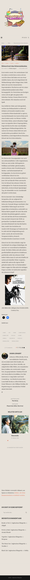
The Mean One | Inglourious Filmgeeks (13, 544)
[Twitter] (24, 37)
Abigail (4, 525)
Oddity (26, 550)
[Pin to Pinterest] (22, 347)
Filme (9, 43)
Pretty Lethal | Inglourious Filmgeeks (13, 530)
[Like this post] (17, 347)
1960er (4, 332)
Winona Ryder (15, 341)
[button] (3, 428)
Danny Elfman (22, 332)
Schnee (19, 335)
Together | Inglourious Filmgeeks (12, 537)
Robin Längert (12, 68)
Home (3, 43)
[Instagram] (25, 37)
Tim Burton (12, 338)
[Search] (28, 37)
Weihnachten (6, 341)
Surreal (5, 338)
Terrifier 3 (5, 546)
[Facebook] (22, 37)
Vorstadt (19, 338)
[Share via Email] (24, 347)
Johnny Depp (5, 335)
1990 (9, 332)
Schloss (13, 335)
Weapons (4, 539)
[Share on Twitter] (20, 347)
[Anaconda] (15, 424)
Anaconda (15, 435)
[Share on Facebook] (19, 347)
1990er (14, 332)
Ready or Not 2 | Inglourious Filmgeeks (13, 523)
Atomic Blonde (6, 532)
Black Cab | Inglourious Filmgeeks (12, 550)
